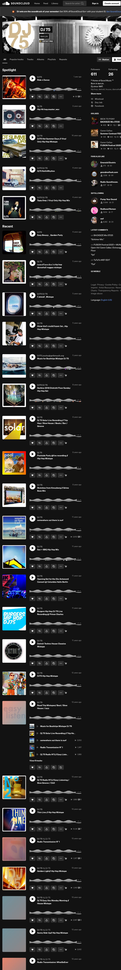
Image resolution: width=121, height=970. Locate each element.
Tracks (30, 59)
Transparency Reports (108, 290)
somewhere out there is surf (53, 740)
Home (37, 3)
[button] (32, 78)
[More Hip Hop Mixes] (66, 158)
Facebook (99, 106)
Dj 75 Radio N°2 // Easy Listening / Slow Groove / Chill (65, 754)
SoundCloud (16, 3)
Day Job (98, 102)
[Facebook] (66, 920)
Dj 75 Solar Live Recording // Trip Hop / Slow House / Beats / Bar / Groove (74, 733)
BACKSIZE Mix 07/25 (103, 235)
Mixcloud (98, 99)
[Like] (32, 96)
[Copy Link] (54, 96)
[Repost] (39, 96)
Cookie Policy (111, 284)
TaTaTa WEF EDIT (102, 260)
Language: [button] (101, 300)
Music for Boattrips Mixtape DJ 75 (56, 726)
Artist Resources (106, 287)
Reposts (63, 59)
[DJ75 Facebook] (66, 443)
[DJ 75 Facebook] (66, 507)
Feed (45, 3)
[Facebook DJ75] (66, 949)
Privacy (100, 284)
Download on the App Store (100, 278)
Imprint (94, 287)
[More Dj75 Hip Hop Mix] (66, 284)
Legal (93, 284)
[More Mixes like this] (66, 375)
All (5, 59)
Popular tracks (16, 59)
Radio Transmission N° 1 (51, 747)
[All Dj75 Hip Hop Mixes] (66, 475)
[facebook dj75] (66, 663)
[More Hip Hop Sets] (66, 407)
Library (54, 3)
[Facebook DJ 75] (66, 829)
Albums (40, 59)
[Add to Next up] (61, 767)
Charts (94, 290)
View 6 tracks (36, 760)
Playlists (52, 59)
